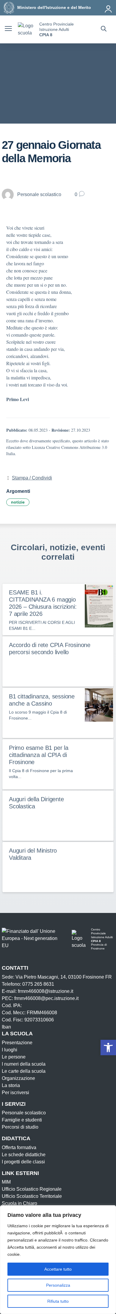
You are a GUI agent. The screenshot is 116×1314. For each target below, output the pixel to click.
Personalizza (58, 1285)
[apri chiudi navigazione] (8, 29)
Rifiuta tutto (58, 1301)
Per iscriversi (15, 1092)
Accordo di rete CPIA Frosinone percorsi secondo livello (49, 648)
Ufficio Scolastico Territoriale (32, 1196)
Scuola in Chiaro (19, 1203)
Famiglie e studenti (22, 1119)
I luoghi (9, 1049)
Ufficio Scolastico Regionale (32, 1189)
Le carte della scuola (24, 1071)
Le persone (14, 1056)
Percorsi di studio (20, 1127)
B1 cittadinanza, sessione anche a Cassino (42, 700)
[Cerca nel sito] (103, 29)
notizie (18, 502)
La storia (11, 1085)
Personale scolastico (24, 1112)
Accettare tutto (58, 1269)
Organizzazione (18, 1078)
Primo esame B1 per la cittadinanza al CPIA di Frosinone (38, 754)
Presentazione (17, 1042)
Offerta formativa (19, 1147)
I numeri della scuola (24, 1064)
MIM (6, 1181)
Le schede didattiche (24, 1154)
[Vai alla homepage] (26, 29)
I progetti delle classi (23, 1161)
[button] (108, 1047)
